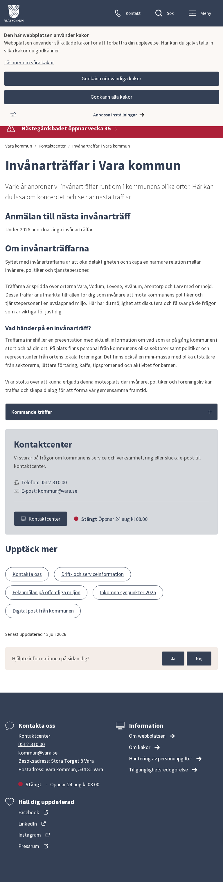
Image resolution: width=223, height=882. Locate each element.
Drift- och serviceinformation (92, 574)
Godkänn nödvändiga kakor (111, 78)
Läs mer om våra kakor (29, 62)
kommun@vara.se (37, 752)
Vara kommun (18, 146)
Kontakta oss (27, 574)
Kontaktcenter (52, 146)
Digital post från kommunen (43, 610)
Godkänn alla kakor (111, 96)
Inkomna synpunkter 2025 (128, 592)
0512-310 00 (31, 744)
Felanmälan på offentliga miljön (46, 592)
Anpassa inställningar (115, 115)
